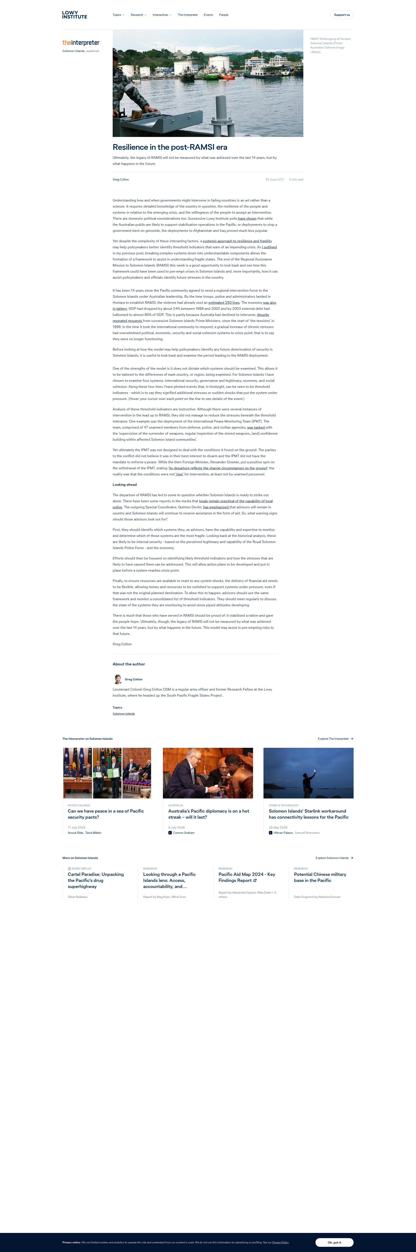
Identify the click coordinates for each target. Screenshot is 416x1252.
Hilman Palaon (283, 833)
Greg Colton (121, 179)
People (223, 15)
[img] (170, 832)
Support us (342, 15)
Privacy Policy (280, 1242)
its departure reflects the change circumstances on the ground (218, 468)
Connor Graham (184, 833)
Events (208, 15)
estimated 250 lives (224, 302)
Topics (117, 15)
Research (137, 15)
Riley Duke (264, 892)
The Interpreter (188, 15)
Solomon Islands (73, 51)
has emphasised (216, 507)
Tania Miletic (93, 833)
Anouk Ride (75, 833)
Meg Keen (163, 897)
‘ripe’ (180, 474)
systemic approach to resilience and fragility (237, 241)
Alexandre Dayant (244, 892)
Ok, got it (334, 1242)
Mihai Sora (179, 897)
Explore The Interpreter (333, 739)
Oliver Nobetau (78, 897)
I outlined (269, 247)
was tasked (256, 427)
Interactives (160, 15)
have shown (247, 218)
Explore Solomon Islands (332, 858)
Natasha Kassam (329, 897)
